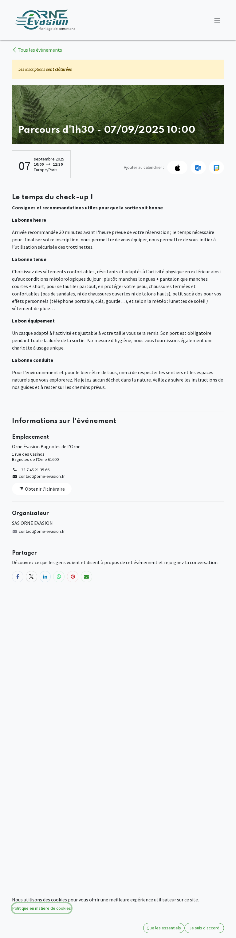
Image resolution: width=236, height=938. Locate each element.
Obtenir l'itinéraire (44, 489)
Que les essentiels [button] (164, 928)
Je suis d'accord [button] (204, 928)
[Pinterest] (72, 576)
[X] (31, 576)
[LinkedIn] (45, 576)
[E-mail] (86, 576)
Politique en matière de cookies (41, 908)
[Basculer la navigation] (217, 20)
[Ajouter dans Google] (216, 167)
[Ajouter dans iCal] (177, 167)
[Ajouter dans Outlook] (198, 167)
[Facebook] (17, 576)
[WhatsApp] (59, 576)
